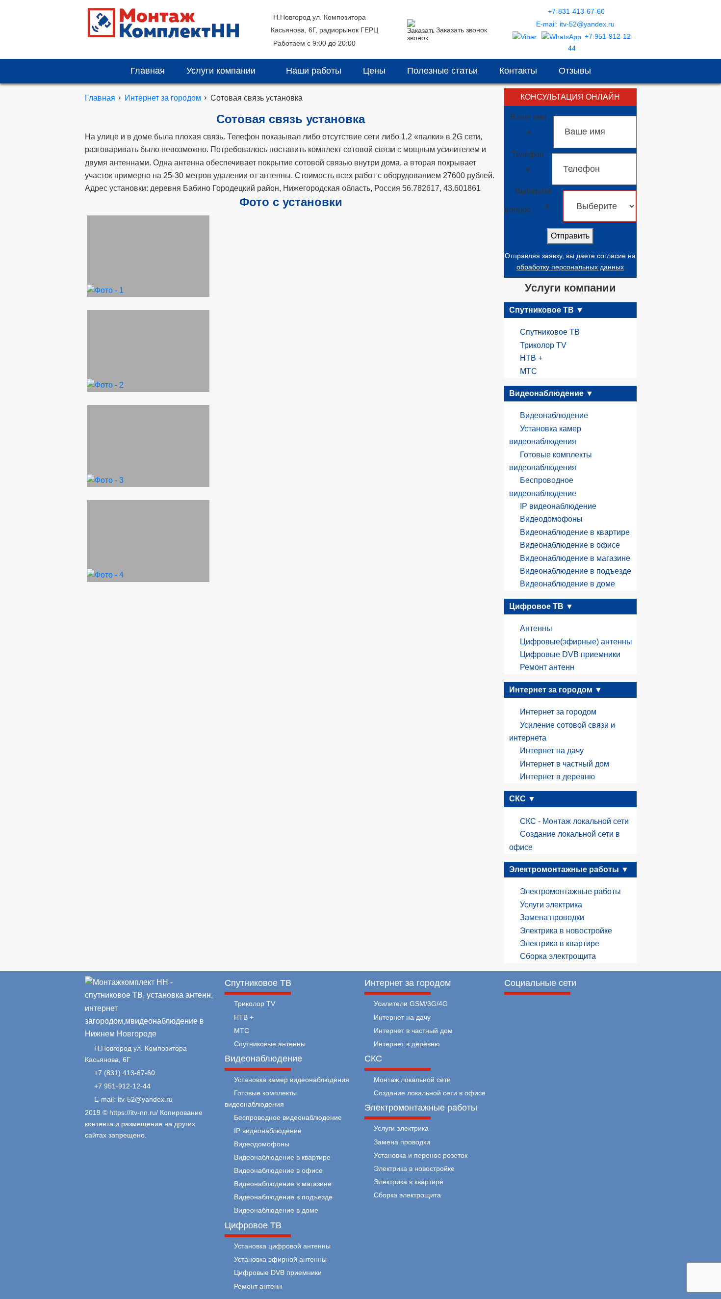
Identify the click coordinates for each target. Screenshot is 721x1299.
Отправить (570, 236)
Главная (147, 71)
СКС (373, 1058)
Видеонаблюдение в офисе (570, 545)
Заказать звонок (461, 30)
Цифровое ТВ (253, 1225)
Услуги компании (222, 71)
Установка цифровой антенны (282, 1246)
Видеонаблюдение (554, 415)
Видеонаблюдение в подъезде (575, 571)
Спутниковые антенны (270, 1044)
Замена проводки (552, 917)
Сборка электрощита (558, 956)
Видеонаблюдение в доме (567, 584)
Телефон (528, 164)
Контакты (518, 71)
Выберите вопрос (528, 200)
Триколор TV (543, 345)
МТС (528, 371)
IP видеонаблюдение (558, 506)
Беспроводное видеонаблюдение (288, 1117)
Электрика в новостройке (566, 931)
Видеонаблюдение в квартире (575, 532)
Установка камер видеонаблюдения (291, 1080)
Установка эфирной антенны (280, 1259)
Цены (374, 71)
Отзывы (575, 71)
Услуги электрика (551, 905)
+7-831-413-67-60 (576, 11)
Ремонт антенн (547, 667)
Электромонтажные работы (570, 891)
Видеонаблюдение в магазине (575, 558)
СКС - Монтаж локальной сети (574, 821)
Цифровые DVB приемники (570, 654)
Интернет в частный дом (564, 764)
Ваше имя (528, 126)
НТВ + (531, 358)
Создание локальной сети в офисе (430, 1093)
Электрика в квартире (559, 943)
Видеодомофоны (551, 519)
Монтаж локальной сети (412, 1080)
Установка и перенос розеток (420, 1155)
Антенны (536, 628)
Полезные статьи (442, 71)
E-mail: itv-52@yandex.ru (575, 24)
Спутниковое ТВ (550, 332)
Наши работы (313, 71)
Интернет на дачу (552, 750)
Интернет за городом (558, 712)
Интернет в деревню (557, 776)
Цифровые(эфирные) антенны (576, 641)
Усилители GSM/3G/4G (411, 1003)
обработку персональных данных (570, 267)
